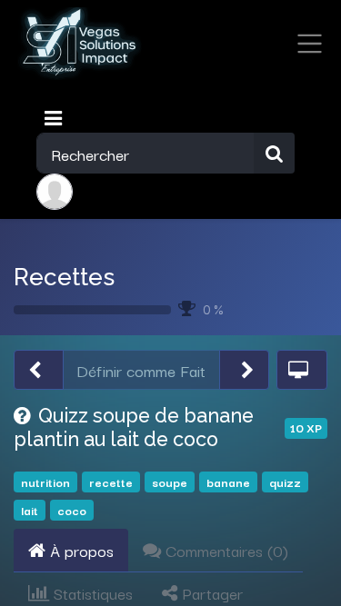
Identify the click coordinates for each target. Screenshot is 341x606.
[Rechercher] (274, 153)
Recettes (64, 277)
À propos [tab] (79, 549)
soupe (169, 482)
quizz (285, 482)
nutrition (45, 482)
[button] (39, 370)
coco (71, 510)
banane (228, 482)
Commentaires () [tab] (224, 549)
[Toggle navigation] (55, 118)
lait (29, 510)
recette (111, 482)
